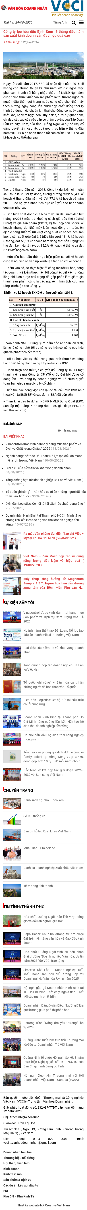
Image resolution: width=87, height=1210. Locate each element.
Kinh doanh (11, 1169)
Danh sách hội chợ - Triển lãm (43, 800)
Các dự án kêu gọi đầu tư (20, 1185)
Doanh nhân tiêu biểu (18, 1152)
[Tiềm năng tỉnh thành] (12, 890)
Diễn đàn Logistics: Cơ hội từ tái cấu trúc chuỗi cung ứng (45, 506)
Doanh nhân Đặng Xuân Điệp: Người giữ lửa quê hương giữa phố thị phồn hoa (53, 1008)
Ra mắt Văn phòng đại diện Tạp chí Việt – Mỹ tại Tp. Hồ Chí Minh (53, 536)
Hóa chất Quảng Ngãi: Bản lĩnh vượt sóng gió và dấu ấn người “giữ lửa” (53, 919)
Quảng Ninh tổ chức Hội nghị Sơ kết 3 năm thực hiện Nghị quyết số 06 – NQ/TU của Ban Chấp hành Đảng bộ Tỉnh (53, 1062)
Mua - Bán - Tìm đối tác (39, 848)
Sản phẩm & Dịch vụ (17, 1180)
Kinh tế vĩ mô (12, 1174)
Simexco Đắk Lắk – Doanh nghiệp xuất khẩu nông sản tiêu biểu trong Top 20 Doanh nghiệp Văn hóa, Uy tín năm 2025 (53, 974)
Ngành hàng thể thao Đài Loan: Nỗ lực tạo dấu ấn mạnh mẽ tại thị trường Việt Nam (44, 458)
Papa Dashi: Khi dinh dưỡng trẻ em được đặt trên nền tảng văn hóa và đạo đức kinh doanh (53, 938)
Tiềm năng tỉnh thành (38, 886)
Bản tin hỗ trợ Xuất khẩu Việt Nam (46, 831)
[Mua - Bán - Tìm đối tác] (12, 853)
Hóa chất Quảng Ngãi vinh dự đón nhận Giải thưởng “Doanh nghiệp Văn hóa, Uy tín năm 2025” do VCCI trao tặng (53, 956)
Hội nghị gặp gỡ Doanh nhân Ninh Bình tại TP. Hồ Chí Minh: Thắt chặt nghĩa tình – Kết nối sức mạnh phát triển (53, 992)
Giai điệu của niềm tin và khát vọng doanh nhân (39, 470)
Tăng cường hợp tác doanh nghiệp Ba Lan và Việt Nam (44, 482)
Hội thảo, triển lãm (16, 1163)
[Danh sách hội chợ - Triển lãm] (12, 803)
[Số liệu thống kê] (12, 819)
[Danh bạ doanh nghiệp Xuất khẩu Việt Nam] (12, 872)
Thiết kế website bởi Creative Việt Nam (43, 1205)
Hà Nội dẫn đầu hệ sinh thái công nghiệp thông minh (53, 737)
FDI (5, 1191)
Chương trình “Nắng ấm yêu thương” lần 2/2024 (53, 1025)
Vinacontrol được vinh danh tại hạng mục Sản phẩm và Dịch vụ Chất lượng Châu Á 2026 (43, 446)
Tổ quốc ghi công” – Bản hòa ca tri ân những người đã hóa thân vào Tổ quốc (46, 494)
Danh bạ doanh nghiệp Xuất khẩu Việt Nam (53, 868)
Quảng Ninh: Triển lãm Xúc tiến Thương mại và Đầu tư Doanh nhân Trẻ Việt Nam (53, 1042)
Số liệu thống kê (34, 816)
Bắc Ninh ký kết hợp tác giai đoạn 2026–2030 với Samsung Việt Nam (53, 772)
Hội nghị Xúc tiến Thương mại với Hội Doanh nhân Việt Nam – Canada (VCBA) (53, 1078)
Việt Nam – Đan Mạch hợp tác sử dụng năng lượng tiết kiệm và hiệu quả (53, 560)
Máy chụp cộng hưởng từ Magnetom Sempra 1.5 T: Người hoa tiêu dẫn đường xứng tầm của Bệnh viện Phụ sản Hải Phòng (53, 583)
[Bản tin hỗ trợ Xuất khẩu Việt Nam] (12, 835)
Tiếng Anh (60, 22)
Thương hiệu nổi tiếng (19, 1158)
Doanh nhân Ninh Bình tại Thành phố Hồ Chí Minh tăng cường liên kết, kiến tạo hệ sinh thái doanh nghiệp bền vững (43, 520)
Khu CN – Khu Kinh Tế (18, 1196)
